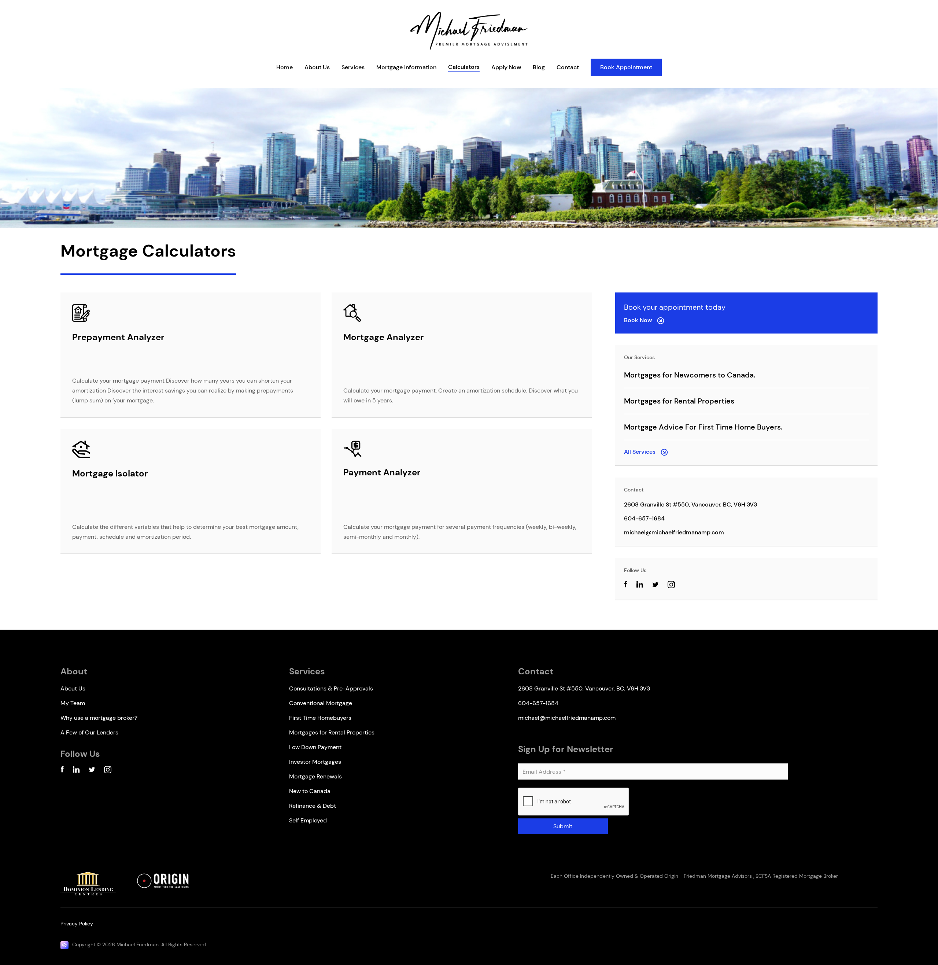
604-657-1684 (644, 518)
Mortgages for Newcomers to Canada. (689, 375)
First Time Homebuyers (320, 718)
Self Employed (308, 820)
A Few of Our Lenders (89, 732)
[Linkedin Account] (76, 771)
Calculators (464, 67)
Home (284, 67)
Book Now (638, 320)
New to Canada (309, 791)
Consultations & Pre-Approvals (331, 688)
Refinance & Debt (312, 806)
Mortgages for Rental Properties (679, 401)
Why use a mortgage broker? (98, 718)
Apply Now (506, 67)
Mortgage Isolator (110, 473)
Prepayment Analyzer (118, 337)
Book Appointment (626, 67)
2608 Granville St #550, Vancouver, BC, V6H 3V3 (690, 504)
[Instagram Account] (671, 586)
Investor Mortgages (315, 762)
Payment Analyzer (382, 472)
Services (353, 67)
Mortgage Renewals (315, 776)
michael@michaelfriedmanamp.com (674, 532)
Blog (539, 67)
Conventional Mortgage (320, 703)
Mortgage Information (406, 67)
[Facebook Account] (62, 771)
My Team (72, 703)
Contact (568, 67)
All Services (640, 452)
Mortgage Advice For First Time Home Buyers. (703, 427)
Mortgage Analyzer (383, 337)
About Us (317, 67)
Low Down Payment (315, 747)
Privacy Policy (76, 923)
